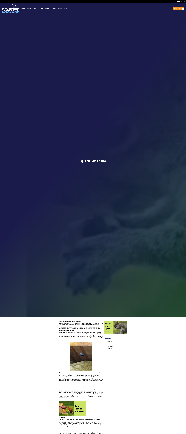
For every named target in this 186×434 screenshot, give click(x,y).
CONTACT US (110, 343)
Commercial (47, 8)
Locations (60, 8)
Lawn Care (54, 8)
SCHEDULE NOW (177, 8)
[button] (23, 8)
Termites (29, 8)
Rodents (41, 8)
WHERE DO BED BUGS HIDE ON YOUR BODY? (73, 383)
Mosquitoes (35, 8)
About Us (65, 8)
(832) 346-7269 (181, 1)
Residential (23, 8)
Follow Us (110, 348)
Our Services (110, 346)
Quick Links (110, 344)
